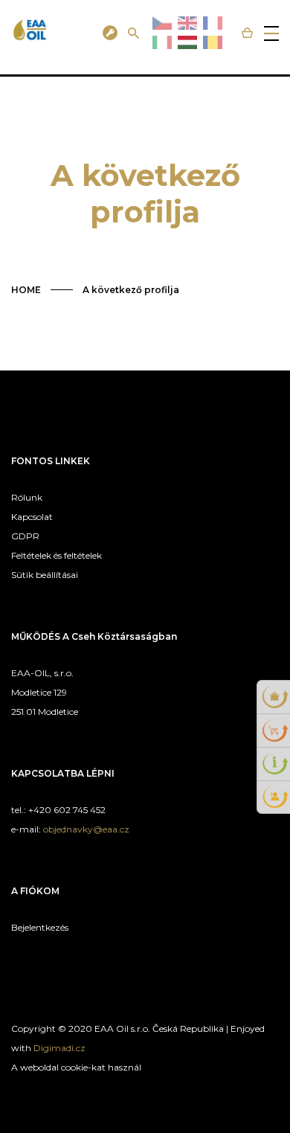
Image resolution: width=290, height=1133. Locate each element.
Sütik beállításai (44, 574)
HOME (26, 289)
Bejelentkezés (39, 927)
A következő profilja (131, 289)
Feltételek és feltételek (56, 555)
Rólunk (26, 497)
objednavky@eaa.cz (86, 829)
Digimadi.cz (59, 1047)
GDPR (25, 536)
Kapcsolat (32, 516)
